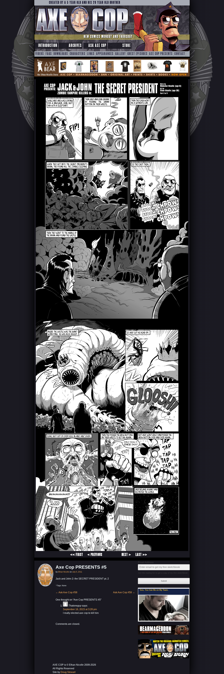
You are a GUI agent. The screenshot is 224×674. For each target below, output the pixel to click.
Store (126, 46)
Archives (75, 46)
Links (90, 54)
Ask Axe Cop (97, 46)
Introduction (47, 46)
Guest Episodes (137, 54)
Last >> (141, 555)
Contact (179, 54)
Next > (126, 555)
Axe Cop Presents (161, 54)
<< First (76, 555)
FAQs (49, 54)
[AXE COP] (82, 33)
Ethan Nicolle (63, 572)
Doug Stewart (68, 672)
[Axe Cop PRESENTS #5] (112, 550)
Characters (77, 54)
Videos (39, 54)
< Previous (94, 555)
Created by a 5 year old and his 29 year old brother (84, 3)
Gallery (120, 54)
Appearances (105, 54)
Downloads (60, 54)
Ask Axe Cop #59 (124, 592)
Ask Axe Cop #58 (66, 592)
